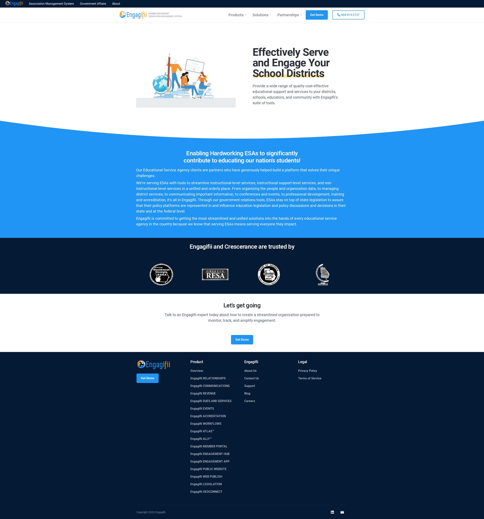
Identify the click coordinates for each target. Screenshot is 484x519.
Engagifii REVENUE (203, 393)
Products (236, 15)
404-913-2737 (350, 15)
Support (249, 386)
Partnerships (288, 15)
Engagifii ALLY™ (201, 439)
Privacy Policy (307, 371)
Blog (247, 393)
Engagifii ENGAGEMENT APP (210, 461)
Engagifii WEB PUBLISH (206, 476)
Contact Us (251, 378)
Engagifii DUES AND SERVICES (211, 401)
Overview (196, 371)
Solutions (260, 15)
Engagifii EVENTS (202, 408)
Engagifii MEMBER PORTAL (208, 446)
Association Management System (51, 3)
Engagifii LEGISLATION (206, 484)
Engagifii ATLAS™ (202, 431)
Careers (249, 401)
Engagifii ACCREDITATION (208, 416)
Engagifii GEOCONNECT (206, 491)
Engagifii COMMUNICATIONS (210, 386)
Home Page (14, 3)
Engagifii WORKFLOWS (205, 423)
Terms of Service (309, 378)
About (116, 3)
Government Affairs (93, 3)
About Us (250, 371)
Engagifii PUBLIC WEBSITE (208, 469)
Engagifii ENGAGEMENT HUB (210, 454)
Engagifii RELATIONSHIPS (208, 378)
